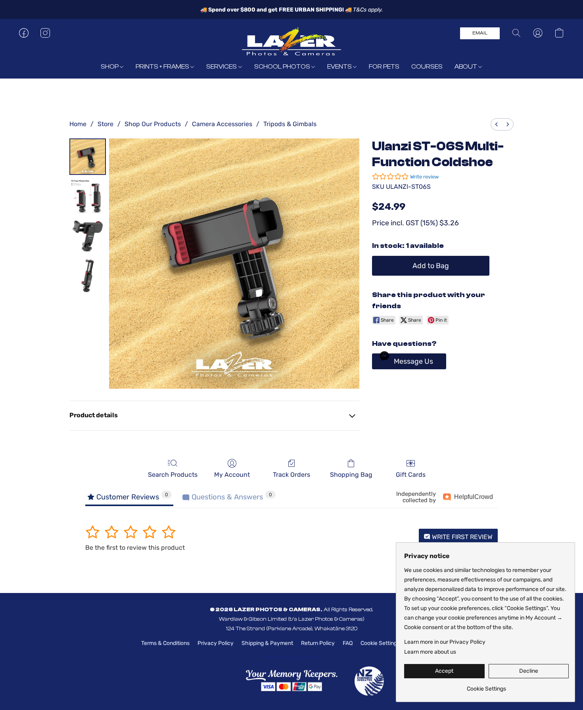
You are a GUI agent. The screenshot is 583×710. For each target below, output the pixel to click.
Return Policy (318, 643)
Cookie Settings (380, 643)
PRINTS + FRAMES (163, 66)
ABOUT (466, 66)
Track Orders (291, 474)
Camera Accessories (222, 124)
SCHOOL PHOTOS (282, 66)
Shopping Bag (351, 474)
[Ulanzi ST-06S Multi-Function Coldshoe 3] (87, 275)
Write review (424, 177)
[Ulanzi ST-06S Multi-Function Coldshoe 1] (87, 196)
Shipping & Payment (267, 643)
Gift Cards (411, 474)
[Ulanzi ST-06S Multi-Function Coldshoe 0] (87, 156)
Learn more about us (430, 652)
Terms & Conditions (165, 643)
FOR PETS (384, 66)
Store (105, 124)
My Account (232, 474)
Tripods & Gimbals (289, 124)
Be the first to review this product (135, 547)
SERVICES (222, 66)
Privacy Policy (216, 643)
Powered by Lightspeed (292, 657)
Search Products (173, 474)
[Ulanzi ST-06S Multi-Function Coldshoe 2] (87, 236)
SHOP (110, 66)
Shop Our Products (153, 124)
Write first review (461, 537)
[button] (291, 41)
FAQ (348, 643)
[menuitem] (496, 124)
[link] (486, 686)
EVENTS (340, 66)
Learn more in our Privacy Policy (444, 642)
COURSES (427, 66)
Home (77, 124)
